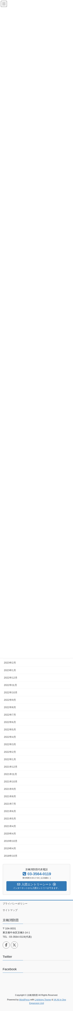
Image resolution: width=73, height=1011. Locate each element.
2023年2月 (10, 662)
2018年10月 (10, 855)
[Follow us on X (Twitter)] (14, 945)
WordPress (24, 999)
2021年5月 (10, 818)
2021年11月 (10, 774)
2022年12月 (10, 677)
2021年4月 (10, 826)
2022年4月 (10, 736)
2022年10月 (10, 692)
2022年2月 (10, 751)
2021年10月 (10, 781)
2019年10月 (10, 841)
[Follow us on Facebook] (6, 945)
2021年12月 (10, 766)
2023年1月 (10, 670)
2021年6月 (10, 811)
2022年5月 (10, 729)
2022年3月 (10, 744)
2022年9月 (10, 699)
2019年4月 (10, 848)
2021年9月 (10, 789)
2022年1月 (10, 759)
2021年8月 (10, 796)
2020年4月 (10, 833)
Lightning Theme (43, 999)
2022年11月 (10, 685)
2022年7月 (10, 714)
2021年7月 (10, 803)
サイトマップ (10, 910)
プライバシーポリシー (15, 903)
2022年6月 (10, 722)
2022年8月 (10, 707)
